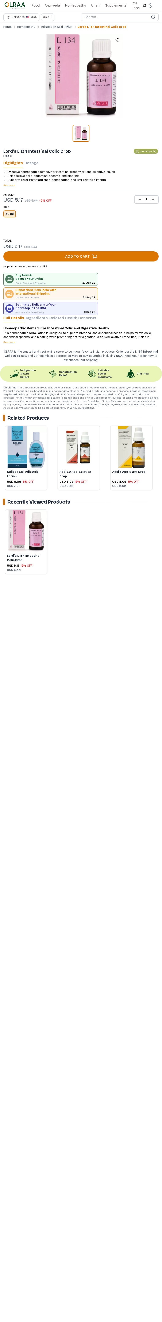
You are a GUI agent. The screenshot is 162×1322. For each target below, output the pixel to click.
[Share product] (117, 40)
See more (9, 185)
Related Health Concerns (72, 318)
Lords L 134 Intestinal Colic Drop (102, 27)
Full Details (13, 318)
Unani (95, 5)
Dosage (31, 163)
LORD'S (8, 156)
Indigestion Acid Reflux (56, 27)
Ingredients (37, 318)
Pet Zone (136, 5)
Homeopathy (75, 5)
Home (7, 27)
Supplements (116, 5)
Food (35, 5)
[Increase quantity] (153, 199)
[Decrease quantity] (139, 199)
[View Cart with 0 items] (144, 5)
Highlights (13, 163)
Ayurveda (52, 5)
